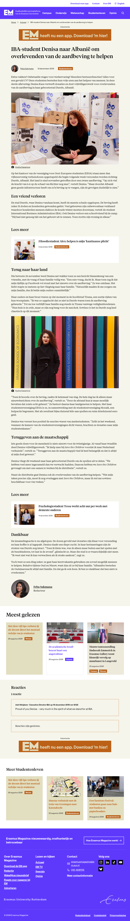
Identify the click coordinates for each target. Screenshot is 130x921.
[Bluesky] (101, 869)
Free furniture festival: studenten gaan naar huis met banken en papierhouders (103, 806)
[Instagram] (101, 862)
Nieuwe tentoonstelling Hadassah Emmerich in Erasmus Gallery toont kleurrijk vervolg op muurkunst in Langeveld (102, 654)
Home (13, 22)
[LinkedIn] (107, 862)
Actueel (23, 22)
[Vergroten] (115, 319)
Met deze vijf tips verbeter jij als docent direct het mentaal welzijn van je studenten (24, 630)
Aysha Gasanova (22, 167)
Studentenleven (65, 68)
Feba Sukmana (27, 68)
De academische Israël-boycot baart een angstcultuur (61, 650)
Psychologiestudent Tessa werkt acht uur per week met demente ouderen (73, 508)
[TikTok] (114, 862)
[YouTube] (120, 862)
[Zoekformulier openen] (123, 13)
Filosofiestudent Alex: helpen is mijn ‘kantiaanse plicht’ (74, 241)
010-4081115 (77, 870)
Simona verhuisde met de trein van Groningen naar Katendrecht (63, 804)
